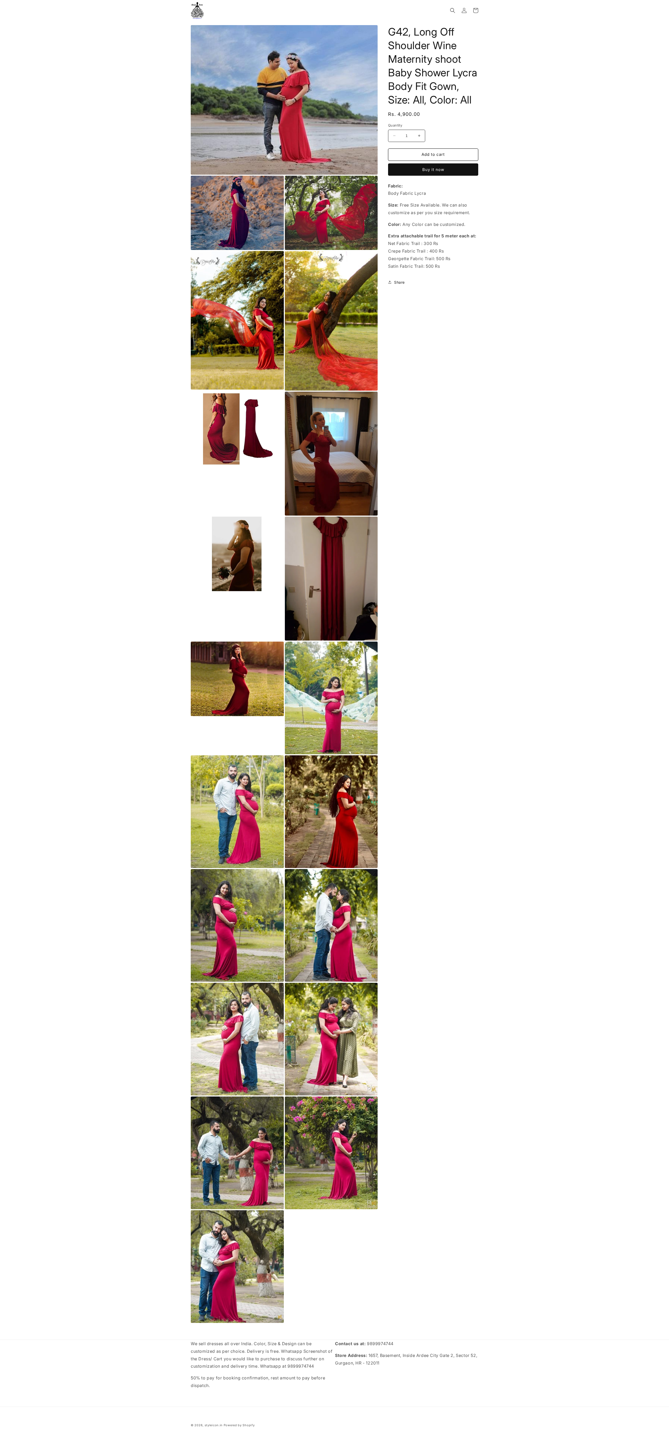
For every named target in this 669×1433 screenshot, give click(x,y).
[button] (452, 10)
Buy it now (433, 169)
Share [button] (399, 282)
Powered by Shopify (239, 1425)
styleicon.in (214, 1425)
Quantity (395, 125)
